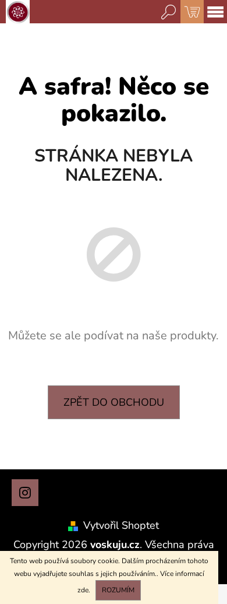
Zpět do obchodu (113, 402)
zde (82, 590)
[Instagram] (25, 492)
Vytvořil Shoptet (121, 525)
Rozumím (118, 590)
